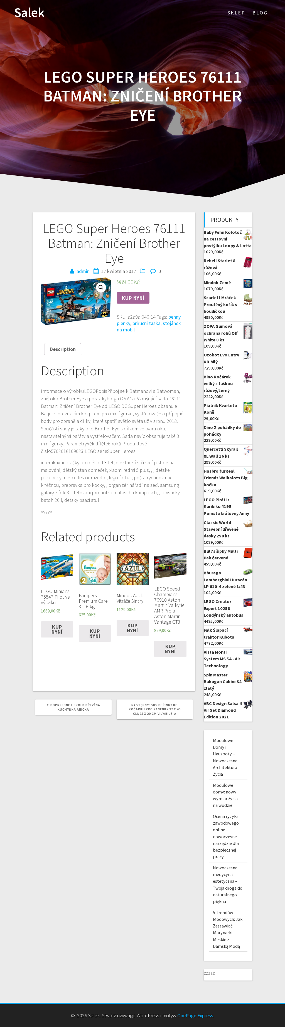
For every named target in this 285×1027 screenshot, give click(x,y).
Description (63, 349)
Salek (29, 12)
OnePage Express (195, 1015)
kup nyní (133, 298)
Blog (260, 12)
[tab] (63, 349)
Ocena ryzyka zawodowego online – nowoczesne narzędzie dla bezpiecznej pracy (226, 836)
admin (83, 271)
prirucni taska (146, 323)
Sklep (236, 12)
